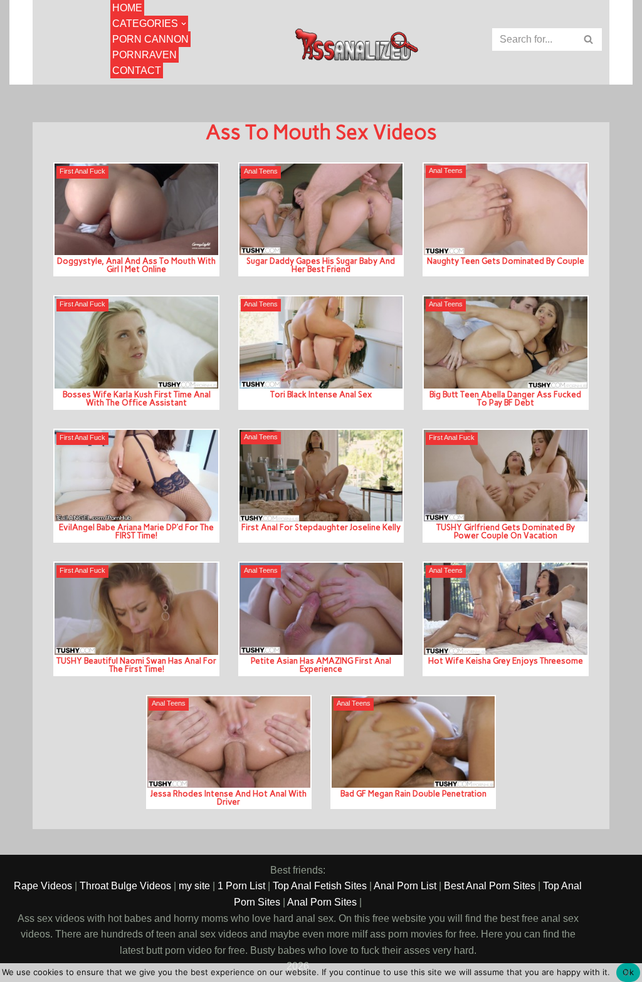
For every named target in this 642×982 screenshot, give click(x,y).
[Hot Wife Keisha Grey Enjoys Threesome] (505, 608)
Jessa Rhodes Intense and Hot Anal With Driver (228, 797)
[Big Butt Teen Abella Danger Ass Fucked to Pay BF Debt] (505, 342)
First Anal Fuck (82, 171)
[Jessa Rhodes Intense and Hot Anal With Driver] (228, 742)
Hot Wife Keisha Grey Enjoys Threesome (505, 660)
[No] (626, 972)
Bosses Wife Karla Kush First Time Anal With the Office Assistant (137, 398)
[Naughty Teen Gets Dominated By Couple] (505, 209)
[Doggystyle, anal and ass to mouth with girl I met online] (136, 209)
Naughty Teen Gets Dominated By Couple (505, 260)
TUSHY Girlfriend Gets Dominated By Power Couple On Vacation (505, 531)
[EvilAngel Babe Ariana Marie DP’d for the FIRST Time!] (136, 475)
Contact (136, 70)
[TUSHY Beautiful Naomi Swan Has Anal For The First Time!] (136, 608)
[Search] (589, 39)
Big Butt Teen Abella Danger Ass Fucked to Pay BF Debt (505, 398)
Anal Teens (261, 171)
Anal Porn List (405, 885)
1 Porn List (241, 885)
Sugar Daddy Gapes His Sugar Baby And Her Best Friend (320, 264)
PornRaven (144, 55)
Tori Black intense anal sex (321, 394)
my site (194, 885)
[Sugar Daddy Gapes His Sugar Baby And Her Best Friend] (321, 209)
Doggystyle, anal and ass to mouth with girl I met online (136, 264)
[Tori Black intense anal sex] (321, 342)
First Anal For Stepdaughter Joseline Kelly (321, 527)
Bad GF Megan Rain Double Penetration (413, 793)
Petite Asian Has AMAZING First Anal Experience (321, 664)
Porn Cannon (150, 39)
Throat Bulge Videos (125, 885)
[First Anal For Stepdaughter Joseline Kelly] (321, 475)
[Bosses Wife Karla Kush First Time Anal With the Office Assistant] (136, 342)
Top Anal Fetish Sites (320, 885)
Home (127, 8)
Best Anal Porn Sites (489, 885)
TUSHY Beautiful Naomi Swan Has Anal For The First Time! (136, 664)
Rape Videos (43, 885)
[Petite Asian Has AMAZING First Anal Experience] (321, 608)
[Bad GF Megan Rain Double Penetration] (413, 742)
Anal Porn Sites (322, 902)
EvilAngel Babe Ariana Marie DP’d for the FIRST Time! (136, 531)
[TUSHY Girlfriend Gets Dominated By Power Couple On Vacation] (505, 475)
